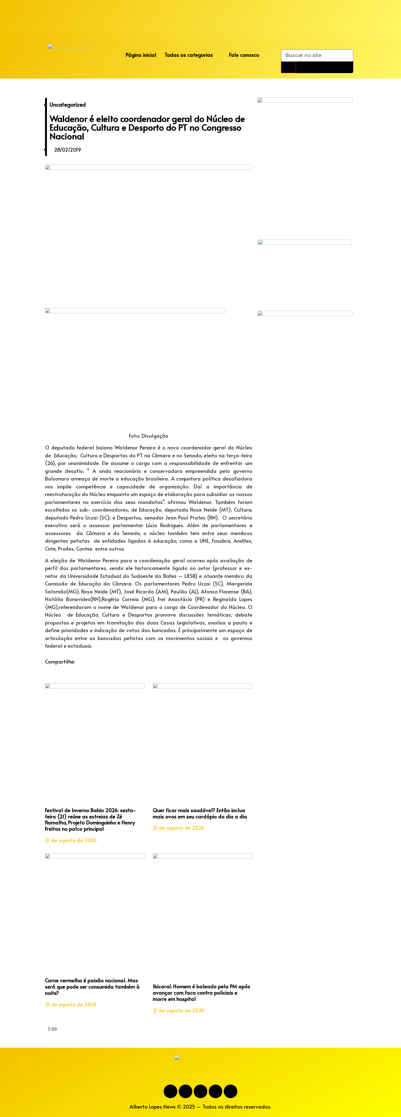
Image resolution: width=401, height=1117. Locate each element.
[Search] (288, 67)
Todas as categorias (188, 54)
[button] (46, 669)
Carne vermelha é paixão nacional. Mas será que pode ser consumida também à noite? (92, 986)
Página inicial (141, 54)
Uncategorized (68, 104)
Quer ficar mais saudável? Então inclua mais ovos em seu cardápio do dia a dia (200, 813)
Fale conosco (244, 54)
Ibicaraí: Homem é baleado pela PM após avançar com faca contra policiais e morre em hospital (201, 992)
